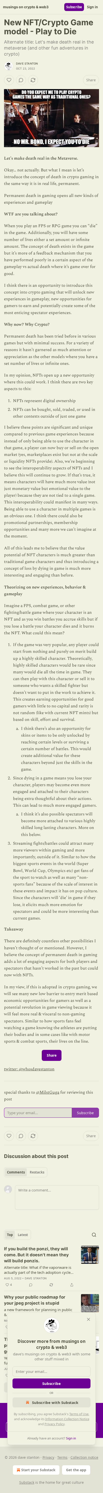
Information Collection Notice (67, 1419)
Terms (62, 1457)
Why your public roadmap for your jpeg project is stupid (34, 1300)
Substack (26, 1482)
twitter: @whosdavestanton (29, 1069)
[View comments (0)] (21, 80)
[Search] (94, 1235)
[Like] (9, 80)
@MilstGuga (47, 1092)
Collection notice (84, 1457)
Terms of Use (78, 1414)
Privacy (48, 1457)
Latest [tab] (23, 1235)
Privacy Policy (54, 1424)
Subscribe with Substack (55, 1402)
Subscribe (74, 7)
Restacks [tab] (37, 1172)
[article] (51, 1267)
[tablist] (25, 1172)
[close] (88, 1319)
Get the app (76, 1469)
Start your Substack (38, 1469)
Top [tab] (10, 1235)
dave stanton (27, 63)
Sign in (92, 7)
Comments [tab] (16, 1172)
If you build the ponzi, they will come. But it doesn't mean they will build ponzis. (36, 1254)
